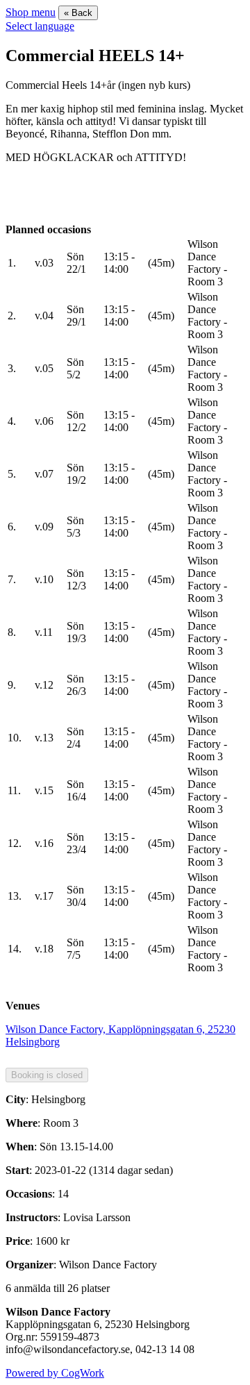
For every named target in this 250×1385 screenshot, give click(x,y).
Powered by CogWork (55, 1373)
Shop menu (31, 12)
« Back (78, 13)
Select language (40, 26)
